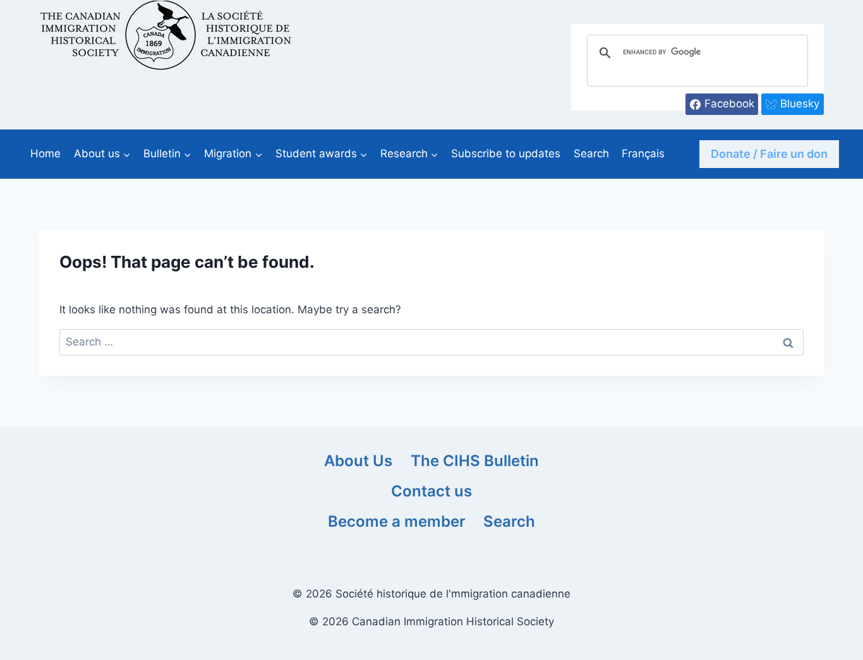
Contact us (431, 491)
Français (643, 153)
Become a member (397, 521)
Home (45, 153)
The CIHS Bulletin (475, 461)
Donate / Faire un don (769, 153)
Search (591, 153)
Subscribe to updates (505, 153)
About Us (358, 461)
